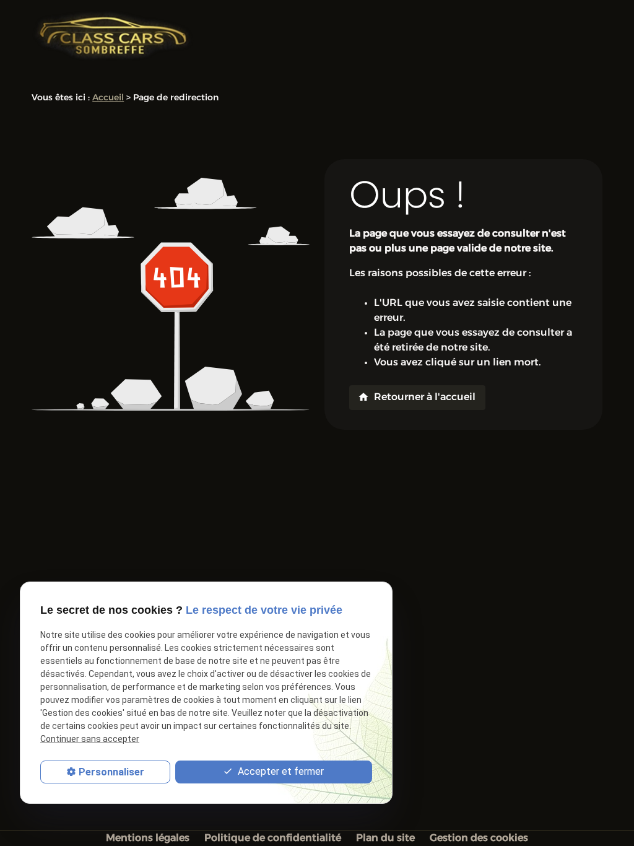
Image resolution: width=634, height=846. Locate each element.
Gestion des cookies (479, 839)
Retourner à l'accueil (417, 397)
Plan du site (385, 839)
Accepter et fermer (279, 771)
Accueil (108, 98)
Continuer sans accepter (89, 739)
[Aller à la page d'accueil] (113, 36)
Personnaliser (111, 772)
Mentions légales (147, 839)
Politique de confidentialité (272, 839)
